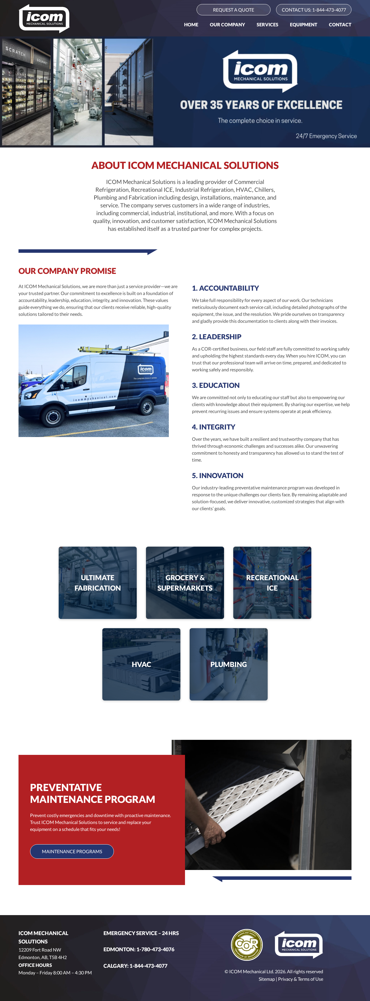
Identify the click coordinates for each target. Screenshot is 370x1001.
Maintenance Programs (72, 851)
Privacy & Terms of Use (300, 979)
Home (191, 24)
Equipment (303, 24)
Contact (340, 24)
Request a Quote (233, 9)
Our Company (227, 24)
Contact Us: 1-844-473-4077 (314, 9)
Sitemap (267, 979)
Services (267, 24)
